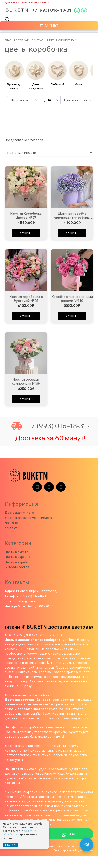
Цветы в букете (16, 552)
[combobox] (23, 100)
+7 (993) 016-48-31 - (58, 426)
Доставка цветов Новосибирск (27, 2)
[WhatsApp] (61, 487)
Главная (11, 40)
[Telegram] (37, 487)
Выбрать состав (17, 567)
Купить (26, 233)
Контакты (12, 528)
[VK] (49, 487)
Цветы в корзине (17, 557)
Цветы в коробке (17, 562)
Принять (10, 845)
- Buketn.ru (74, 846)
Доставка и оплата (19, 512)
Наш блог (12, 523)
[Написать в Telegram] (86, 844)
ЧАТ (72, 834)
